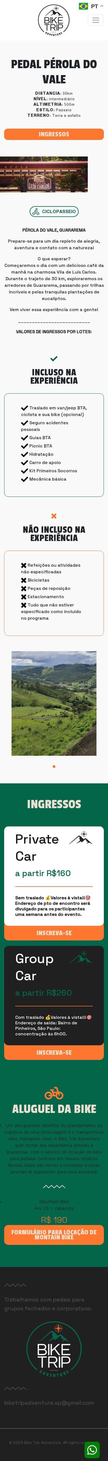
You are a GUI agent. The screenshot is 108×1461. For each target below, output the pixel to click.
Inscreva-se (54, 933)
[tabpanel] (54, 703)
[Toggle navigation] (96, 20)
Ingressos (54, 134)
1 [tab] (55, 768)
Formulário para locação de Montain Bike (54, 1234)
